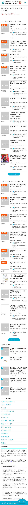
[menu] (25, 2)
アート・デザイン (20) (7, 411)
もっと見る (14, 174)
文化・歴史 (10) (5, 414)
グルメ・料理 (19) (6, 405)
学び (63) (3, 408)
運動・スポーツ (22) (6, 424)
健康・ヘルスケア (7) (7, 440)
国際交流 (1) (4, 433)
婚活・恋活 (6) (5, 436)
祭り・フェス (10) (6, 427)
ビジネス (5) (4, 417)
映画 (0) (3, 443)
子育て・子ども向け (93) (8, 401)
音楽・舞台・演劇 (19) (7, 421)
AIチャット (22, 501)
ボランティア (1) (5, 430)
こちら (11, 461)
